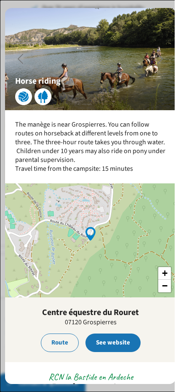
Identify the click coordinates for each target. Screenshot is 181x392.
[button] (90, 233)
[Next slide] (160, 59)
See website (113, 342)
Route (59, 342)
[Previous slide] (20, 59)
